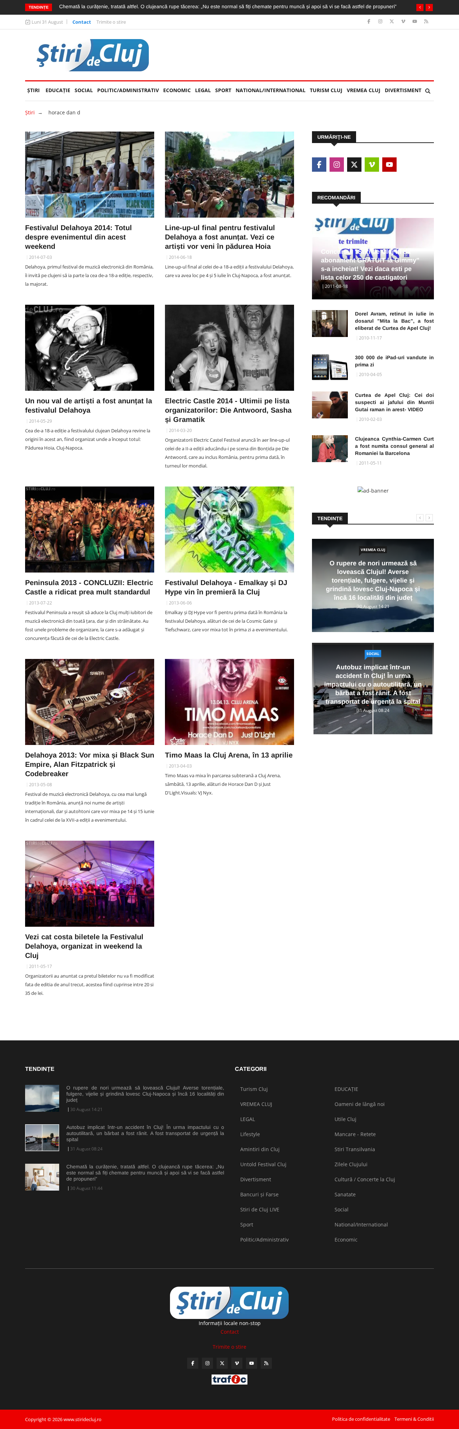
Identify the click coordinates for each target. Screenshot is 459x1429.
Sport (223, 90)
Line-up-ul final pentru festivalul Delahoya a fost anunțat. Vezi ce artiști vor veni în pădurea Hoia (220, 237)
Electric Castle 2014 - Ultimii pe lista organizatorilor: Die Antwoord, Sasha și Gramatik (228, 410)
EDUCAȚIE (59, 90)
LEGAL (203, 90)
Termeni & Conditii (414, 1419)
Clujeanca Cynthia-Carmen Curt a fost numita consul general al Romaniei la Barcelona (394, 446)
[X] (392, 21)
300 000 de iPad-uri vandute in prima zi (394, 361)
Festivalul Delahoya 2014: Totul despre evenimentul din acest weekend (78, 237)
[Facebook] (369, 21)
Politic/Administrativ (128, 90)
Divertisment (403, 90)
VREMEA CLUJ (363, 90)
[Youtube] (415, 21)
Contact (81, 22)
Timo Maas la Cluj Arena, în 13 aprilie (229, 755)
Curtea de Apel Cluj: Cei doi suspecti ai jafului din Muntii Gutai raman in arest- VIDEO (394, 402)
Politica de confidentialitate (361, 1419)
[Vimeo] (404, 21)
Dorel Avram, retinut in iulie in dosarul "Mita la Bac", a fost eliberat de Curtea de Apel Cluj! (394, 321)
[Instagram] (381, 21)
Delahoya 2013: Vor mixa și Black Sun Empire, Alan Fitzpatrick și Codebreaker (89, 764)
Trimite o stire (111, 22)
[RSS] (426, 21)
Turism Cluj (326, 90)
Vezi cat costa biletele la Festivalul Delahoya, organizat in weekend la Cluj (84, 946)
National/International (271, 90)
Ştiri (33, 90)
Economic (177, 90)
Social (84, 90)
